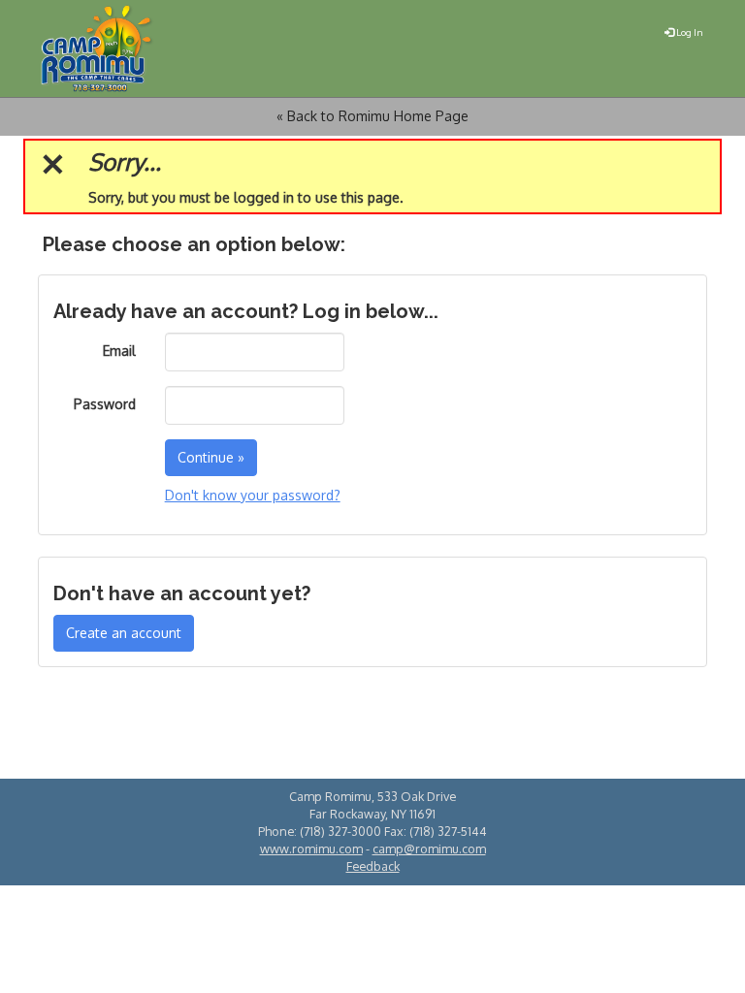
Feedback (373, 866)
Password (105, 404)
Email (119, 350)
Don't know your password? (252, 495)
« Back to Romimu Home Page (372, 116)
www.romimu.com (311, 848)
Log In (688, 32)
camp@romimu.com (429, 848)
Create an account (123, 633)
